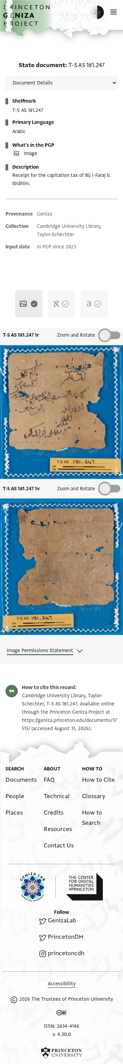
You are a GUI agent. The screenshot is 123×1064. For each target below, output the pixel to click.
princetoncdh (66, 953)
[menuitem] (21, 780)
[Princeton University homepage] (61, 1053)
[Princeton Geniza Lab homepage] (38, 886)
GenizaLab (62, 920)
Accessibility (62, 984)
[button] (27, 19)
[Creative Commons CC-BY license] (61, 1014)
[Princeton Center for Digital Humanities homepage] (84, 886)
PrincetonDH (65, 937)
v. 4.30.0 (62, 1034)
